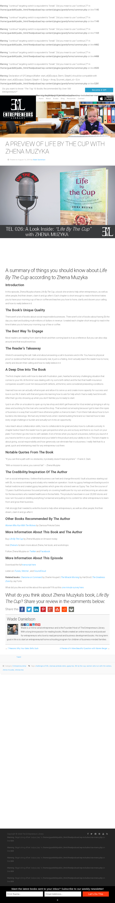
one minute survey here (73, 587)
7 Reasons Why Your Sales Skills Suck (23, 648)
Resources (71, 98)
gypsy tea (70, 666)
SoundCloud (40, 571)
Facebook (45, 551)
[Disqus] (57, 711)
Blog (63, 98)
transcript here (29, 565)
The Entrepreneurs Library (18, 108)
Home (41, 98)
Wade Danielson (39, 160)
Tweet (18, 657)
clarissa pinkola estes (57, 666)
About (48, 98)
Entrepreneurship (19, 666)
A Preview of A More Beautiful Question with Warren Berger (83, 648)
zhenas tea (19, 670)
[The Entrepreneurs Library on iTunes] (106, 98)
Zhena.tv (14, 545)
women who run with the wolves (99, 666)
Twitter (32, 551)
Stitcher (25, 571)
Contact (81, 98)
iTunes (17, 571)
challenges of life (42, 666)
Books (55, 98)
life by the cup (80, 666)
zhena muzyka (8, 670)
